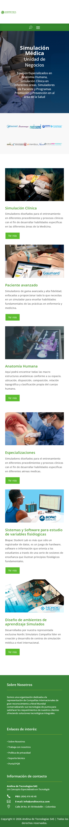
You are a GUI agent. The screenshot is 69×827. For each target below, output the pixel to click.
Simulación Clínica (21, 208)
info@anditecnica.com (37, 801)
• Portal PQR (13, 763)
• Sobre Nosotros (16, 741)
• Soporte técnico (16, 758)
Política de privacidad (19, 752)
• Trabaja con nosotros (19, 747)
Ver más (12, 236)
